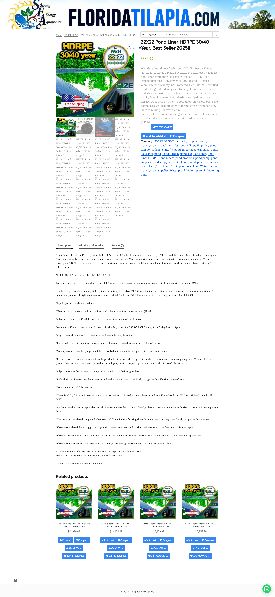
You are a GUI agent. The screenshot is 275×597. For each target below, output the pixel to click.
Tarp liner (162, 166)
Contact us (129, 48)
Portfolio (112, 48)
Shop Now (90, 48)
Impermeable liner (193, 149)
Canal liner (165, 145)
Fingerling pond (206, 145)
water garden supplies (154, 170)
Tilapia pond (177, 166)
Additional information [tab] (91, 245)
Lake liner (147, 153)
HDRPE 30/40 (71, 35)
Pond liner (199, 153)
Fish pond (147, 149)
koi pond (211, 149)
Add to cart (162, 127)
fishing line (161, 149)
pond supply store (163, 162)
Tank (152, 166)
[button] (129, 43)
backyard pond (189, 141)
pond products (184, 158)
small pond (197, 162)
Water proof (177, 170)
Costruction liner (184, 145)
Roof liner (182, 162)
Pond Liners (166, 158)
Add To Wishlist (155, 136)
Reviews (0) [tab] (118, 245)
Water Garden (209, 166)
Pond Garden (170, 153)
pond (157, 153)
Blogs (101, 48)
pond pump (202, 158)
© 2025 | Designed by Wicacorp (137, 591)
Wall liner (193, 166)
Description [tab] (64, 245)
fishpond (175, 149)
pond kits (186, 153)
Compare (178, 136)
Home (65, 48)
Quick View (75, 548)
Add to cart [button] (66, 540)
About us (76, 48)
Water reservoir (196, 170)
